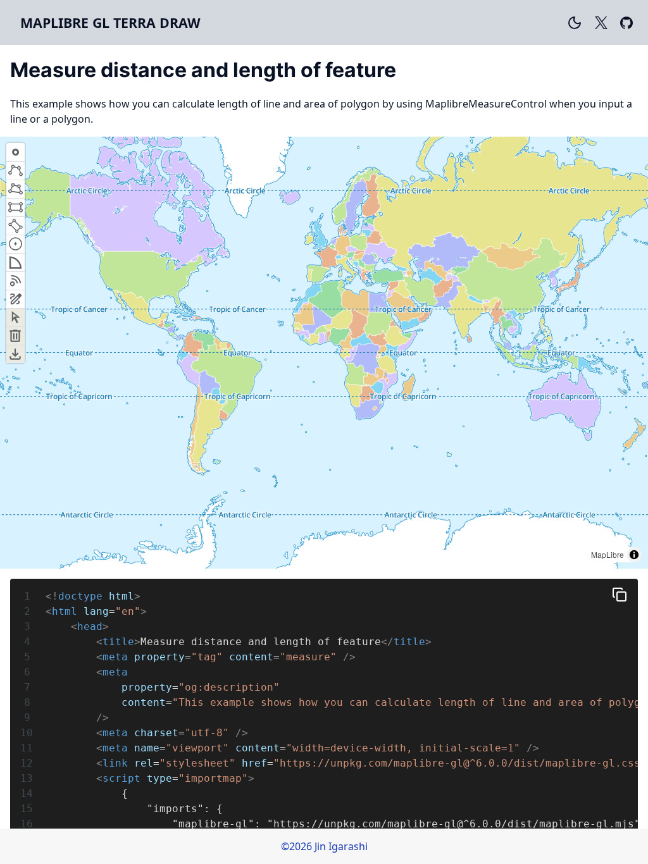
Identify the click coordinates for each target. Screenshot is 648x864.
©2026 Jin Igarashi (324, 846)
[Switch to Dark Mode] (574, 22)
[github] (626, 22)
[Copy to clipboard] (619, 594)
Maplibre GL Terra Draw (110, 22)
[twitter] (601, 22)
